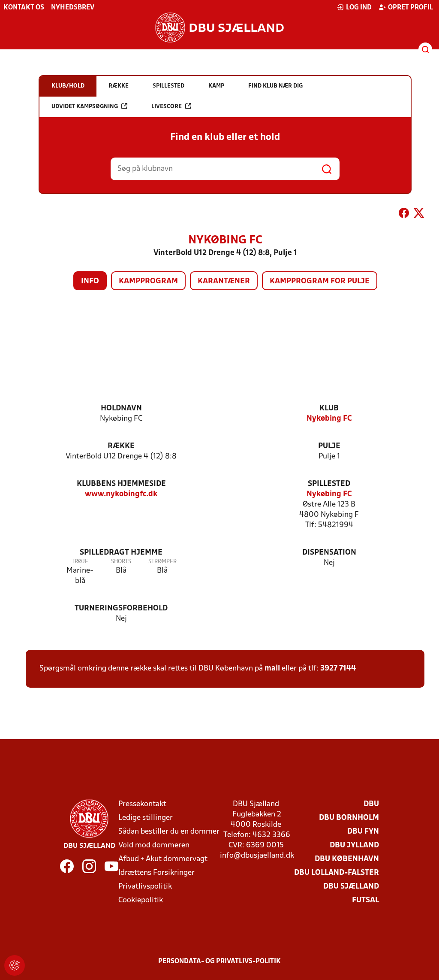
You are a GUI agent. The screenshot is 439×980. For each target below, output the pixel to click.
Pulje (329, 446)
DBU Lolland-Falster (336, 873)
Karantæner (224, 281)
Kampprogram (148, 281)
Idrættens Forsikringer (156, 873)
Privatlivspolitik (145, 886)
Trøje (80, 561)
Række (121, 446)
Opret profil (410, 8)
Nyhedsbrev (72, 8)
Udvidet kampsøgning (84, 106)
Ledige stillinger (145, 818)
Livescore (166, 106)
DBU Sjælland (351, 886)
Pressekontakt (142, 804)
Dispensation (329, 552)
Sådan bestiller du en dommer (169, 831)
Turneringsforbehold (121, 608)
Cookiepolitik (140, 900)
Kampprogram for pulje (320, 281)
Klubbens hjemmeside (121, 484)
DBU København (347, 859)
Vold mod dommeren (153, 845)
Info (90, 281)
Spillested (329, 484)
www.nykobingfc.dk (121, 494)
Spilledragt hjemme (121, 552)
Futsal (365, 900)
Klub (329, 408)
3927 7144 (338, 668)
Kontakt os (23, 8)
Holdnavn (121, 408)
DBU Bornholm (349, 818)
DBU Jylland (354, 845)
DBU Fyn (363, 831)
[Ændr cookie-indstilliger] (14, 965)
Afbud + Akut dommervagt (162, 859)
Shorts (121, 561)
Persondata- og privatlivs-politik (219, 962)
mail (272, 668)
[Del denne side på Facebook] (404, 214)
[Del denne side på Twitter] (418, 214)
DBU (371, 804)
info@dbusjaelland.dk (257, 855)
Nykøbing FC (329, 418)
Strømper (162, 561)
